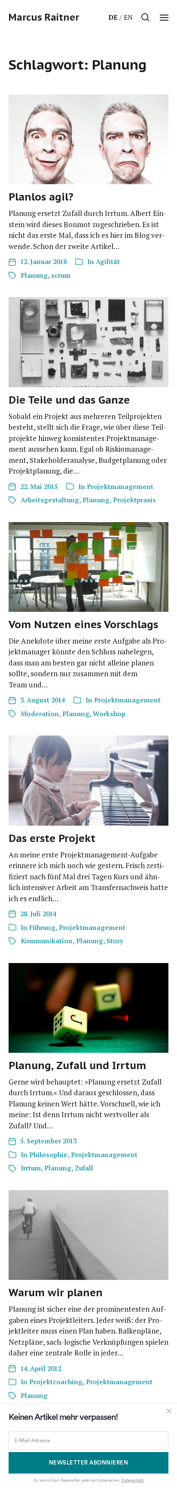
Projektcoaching (55, 1381)
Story (115, 940)
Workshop (109, 713)
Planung (34, 275)
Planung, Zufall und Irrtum (77, 1065)
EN (128, 17)
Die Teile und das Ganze (69, 400)
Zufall (84, 1168)
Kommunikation (47, 940)
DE (113, 17)
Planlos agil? (41, 197)
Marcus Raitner (44, 17)
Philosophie (48, 1154)
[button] (145, 17)
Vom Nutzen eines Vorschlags (83, 624)
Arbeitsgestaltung (50, 499)
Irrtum (31, 1168)
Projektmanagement (120, 486)
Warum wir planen (56, 1292)
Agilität (108, 261)
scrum (60, 275)
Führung (42, 927)
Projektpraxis (134, 499)
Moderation (40, 713)
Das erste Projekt (52, 838)
